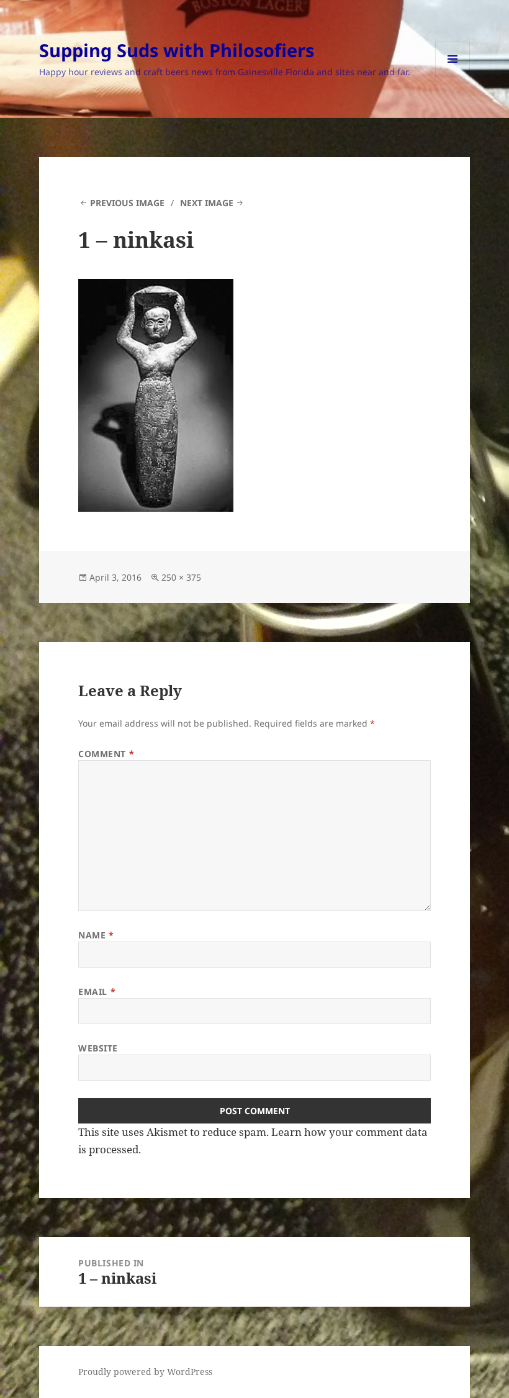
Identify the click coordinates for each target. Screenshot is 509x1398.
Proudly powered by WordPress (145, 1372)
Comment (106, 754)
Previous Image (127, 203)
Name (96, 935)
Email (96, 991)
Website (98, 1048)
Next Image (206, 203)
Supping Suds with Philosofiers (176, 50)
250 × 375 (181, 577)
